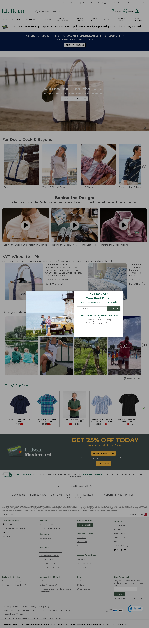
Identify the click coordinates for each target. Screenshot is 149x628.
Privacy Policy (98, 324)
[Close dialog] (120, 293)
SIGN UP (114, 309)
